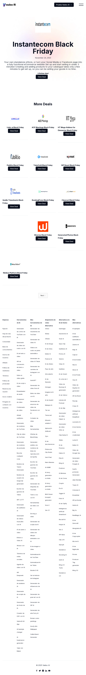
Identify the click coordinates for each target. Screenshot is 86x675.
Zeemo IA (75, 344)
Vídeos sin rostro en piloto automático (35, 350)
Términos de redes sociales (21, 556)
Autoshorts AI (63, 334)
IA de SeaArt (49, 400)
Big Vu (74, 510)
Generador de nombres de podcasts (21, 445)
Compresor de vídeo (20, 400)
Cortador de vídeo (34, 419)
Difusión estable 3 (48, 421)
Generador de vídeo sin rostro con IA (21, 345)
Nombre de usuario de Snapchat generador (20, 479)
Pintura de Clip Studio (48, 450)
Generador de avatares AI (21, 583)
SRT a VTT (20, 500)
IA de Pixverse (61, 446)
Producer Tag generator (75, 562)
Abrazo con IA (20, 547)
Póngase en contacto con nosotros (7, 404)
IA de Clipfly (63, 503)
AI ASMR (48, 467)
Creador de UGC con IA (20, 614)
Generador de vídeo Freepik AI (76, 461)
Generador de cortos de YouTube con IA (21, 333)
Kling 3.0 (75, 570)
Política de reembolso (6, 369)
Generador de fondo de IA (21, 605)
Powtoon (62, 468)
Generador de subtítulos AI (21, 507)
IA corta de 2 (63, 379)
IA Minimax (62, 473)
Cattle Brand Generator (34, 635)
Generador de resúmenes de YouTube (35, 331)
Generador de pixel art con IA (35, 595)
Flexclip (74, 401)
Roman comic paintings (34, 619)
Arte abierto (49, 374)
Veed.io (61, 359)
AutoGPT (33, 380)
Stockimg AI (63, 555)
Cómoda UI (76, 490)
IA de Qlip (62, 408)
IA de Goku (48, 349)
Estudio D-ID (34, 570)
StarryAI (61, 545)
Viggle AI (62, 493)
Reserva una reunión (7, 390)
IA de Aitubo (49, 364)
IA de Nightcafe (75, 548)
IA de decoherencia (49, 442)
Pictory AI (62, 354)
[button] (81, 5)
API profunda (76, 500)
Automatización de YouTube (35, 556)
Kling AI (61, 463)
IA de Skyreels (48, 380)
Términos (6, 376)
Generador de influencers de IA (35, 586)
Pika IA (61, 458)
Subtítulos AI (63, 349)
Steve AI (75, 370)
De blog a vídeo (33, 515)
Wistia (47, 334)
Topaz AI (75, 485)
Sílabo (61, 440)
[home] (9, 5)
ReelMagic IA (76, 515)
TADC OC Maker (20, 649)
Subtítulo (62, 369)
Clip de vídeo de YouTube (21, 435)
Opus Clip (62, 344)
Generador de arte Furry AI (35, 611)
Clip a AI (61, 539)
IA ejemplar (76, 328)
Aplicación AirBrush (48, 429)
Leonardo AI (76, 422)
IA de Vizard (63, 374)
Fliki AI (74, 365)
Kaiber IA (75, 445)
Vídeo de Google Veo (76, 451)
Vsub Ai (61, 339)
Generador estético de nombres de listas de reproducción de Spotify (34, 449)
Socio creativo (7, 397)
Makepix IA (48, 405)
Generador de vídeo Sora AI (35, 387)
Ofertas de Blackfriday (34, 435)
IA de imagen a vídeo (35, 548)
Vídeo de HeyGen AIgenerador (75, 388)
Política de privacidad (6, 382)
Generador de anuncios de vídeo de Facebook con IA (35, 407)
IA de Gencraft (75, 521)
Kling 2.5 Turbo (61, 566)
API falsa (62, 534)
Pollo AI (61, 498)
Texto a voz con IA (34, 496)
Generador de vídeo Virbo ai (62, 427)
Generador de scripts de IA (21, 594)
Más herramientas (34, 427)
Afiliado (5, 363)
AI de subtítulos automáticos (76, 336)
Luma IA (75, 440)
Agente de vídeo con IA (21, 566)
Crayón (61, 483)
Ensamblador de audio (21, 392)
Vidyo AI (61, 364)
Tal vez (47, 410)
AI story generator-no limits (48, 475)
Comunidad (6, 341)
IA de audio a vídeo (21, 531)
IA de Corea (63, 478)
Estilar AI (48, 354)
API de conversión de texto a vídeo (20, 366)
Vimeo (47, 328)
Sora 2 (47, 505)
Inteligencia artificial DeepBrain (76, 414)
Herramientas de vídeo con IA (34, 505)
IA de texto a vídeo (21, 355)
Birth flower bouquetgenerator (49, 497)
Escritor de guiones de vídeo (34, 476)
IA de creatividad (76, 433)
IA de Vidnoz (63, 395)
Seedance (62, 550)
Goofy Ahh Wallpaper (33, 627)
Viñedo (47, 339)
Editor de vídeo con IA (35, 395)
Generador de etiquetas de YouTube (35, 486)
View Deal (42, 77)
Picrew (74, 554)
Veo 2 (61, 529)
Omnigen (48, 387)
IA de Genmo (76, 427)
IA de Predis (76, 375)
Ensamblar (75, 495)
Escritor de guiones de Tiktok (20, 492)
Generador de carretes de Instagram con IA (35, 371)
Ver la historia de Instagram (34, 577)
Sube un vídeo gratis (20, 376)
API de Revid (76, 396)
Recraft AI (62, 519)
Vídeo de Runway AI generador (62, 387)
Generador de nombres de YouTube (21, 426)
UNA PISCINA (76, 480)
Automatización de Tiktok (35, 564)
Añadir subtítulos (20, 416)
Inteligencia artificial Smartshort (62, 511)
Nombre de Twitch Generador (20, 467)
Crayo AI (75, 406)
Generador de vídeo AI (35, 341)
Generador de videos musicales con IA (20, 520)
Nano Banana (49, 462)
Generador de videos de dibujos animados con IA (35, 535)
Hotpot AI (62, 524)
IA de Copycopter (76, 534)
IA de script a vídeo (21, 384)
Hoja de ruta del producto (7, 335)
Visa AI (74, 380)
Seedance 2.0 (62, 574)
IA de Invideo (76, 360)
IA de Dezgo (49, 344)
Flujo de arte (49, 369)
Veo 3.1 (47, 510)
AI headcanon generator (20, 640)
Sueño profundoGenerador (76, 472)
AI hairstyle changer (20, 630)
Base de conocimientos (7, 348)
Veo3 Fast (48, 457)
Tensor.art (48, 415)
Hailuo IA (62, 453)
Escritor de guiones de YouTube (34, 465)
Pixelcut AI (48, 359)
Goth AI (61, 560)
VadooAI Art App (21, 622)
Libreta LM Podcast (62, 401)
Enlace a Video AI (19, 539)
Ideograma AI (76, 528)
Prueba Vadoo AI (64, 5)
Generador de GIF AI (35, 603)
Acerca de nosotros (6, 356)
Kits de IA (75, 541)
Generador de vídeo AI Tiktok (35, 360)
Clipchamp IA (63, 435)
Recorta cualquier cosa (20, 456)
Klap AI (74, 349)
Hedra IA (75, 505)
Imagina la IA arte (49, 393)
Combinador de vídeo (21, 408)
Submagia (62, 328)
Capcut (74, 355)
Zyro (46, 436)
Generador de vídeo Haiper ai (62, 416)
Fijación (5, 328)
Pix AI (61, 488)
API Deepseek (20, 574)
